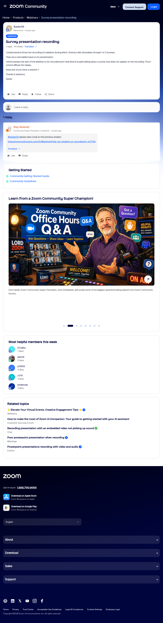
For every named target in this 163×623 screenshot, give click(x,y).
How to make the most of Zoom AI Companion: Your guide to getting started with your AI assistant (68, 418)
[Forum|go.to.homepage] (28, 7)
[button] (5, 6)
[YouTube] (27, 600)
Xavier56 (19, 26)
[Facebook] (42, 600)
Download (11, 553)
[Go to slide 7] (94, 325)
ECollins (22, 347)
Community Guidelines (23, 181)
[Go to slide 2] (68, 325)
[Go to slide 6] (90, 325)
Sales (8, 566)
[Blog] (5, 600)
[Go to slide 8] (99, 325)
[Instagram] (34, 600)
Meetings (12, 441)
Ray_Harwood (21, 127)
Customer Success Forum (20, 422)
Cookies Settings (94, 609)
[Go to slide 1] (64, 325)
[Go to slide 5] (85, 325)
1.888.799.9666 (27, 488)
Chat (9, 432)
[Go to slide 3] (74, 325)
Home (6, 17)
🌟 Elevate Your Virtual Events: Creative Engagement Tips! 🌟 (44, 409)
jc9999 (21, 366)
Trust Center (28, 609)
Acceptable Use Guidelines (49, 609)
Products (18, 17)
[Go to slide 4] (81, 325)
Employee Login (113, 609)
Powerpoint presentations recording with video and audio (42, 446)
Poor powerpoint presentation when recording (35, 437)
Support (10, 579)
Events (10, 450)
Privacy (15, 609)
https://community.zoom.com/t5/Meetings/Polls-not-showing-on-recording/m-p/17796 (52, 141)
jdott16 (21, 357)
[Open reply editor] (81, 107)
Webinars (32, 17)
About (9, 540)
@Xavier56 (13, 137)
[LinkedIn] (13, 600)
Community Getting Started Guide (29, 176)
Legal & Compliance (74, 609)
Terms (6, 609)
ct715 (20, 375)
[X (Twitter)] (20, 600)
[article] (81, 141)
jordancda (23, 384)
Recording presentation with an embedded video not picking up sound (50, 428)
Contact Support (134, 7)
